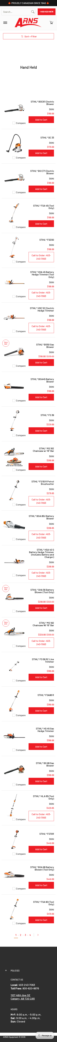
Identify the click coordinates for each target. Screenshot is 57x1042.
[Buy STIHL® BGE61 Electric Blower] (14, 108)
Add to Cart (41, 119)
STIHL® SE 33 (47, 137)
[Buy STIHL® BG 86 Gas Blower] (14, 770)
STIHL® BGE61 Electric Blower (42, 102)
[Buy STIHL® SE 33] (14, 143)
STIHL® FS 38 (47, 415)
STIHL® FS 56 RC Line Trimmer (43, 660)
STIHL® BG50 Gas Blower (45, 345)
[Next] (39, 935)
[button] (51, 22)
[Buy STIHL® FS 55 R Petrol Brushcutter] (14, 490)
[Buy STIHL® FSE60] (14, 247)
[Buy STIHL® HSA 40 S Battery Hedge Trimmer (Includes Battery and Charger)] (14, 561)
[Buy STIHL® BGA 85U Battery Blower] (14, 525)
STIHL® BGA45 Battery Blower (42, 380)
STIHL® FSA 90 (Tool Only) (43, 903)
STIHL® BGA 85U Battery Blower (41, 517)
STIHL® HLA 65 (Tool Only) (43, 797)
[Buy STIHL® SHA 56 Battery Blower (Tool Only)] (14, 597)
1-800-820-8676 (46, 11)
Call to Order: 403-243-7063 (41, 257)
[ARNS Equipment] (28, 22)
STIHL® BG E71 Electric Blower (42, 172)
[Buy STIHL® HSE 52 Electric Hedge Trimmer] (14, 317)
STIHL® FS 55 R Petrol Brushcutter (42, 482)
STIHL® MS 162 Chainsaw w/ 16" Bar (43, 449)
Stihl (51, 109)
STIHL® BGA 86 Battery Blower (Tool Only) (42, 868)
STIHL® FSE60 (46, 239)
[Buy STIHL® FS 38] (14, 421)
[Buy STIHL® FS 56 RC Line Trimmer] (14, 666)
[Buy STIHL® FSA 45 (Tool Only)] (14, 212)
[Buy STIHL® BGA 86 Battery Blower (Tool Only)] (14, 874)
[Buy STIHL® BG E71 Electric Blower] (14, 178)
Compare (21, 123)
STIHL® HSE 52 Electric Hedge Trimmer (42, 309)
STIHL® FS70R (46, 833)
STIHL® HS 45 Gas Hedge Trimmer (45, 729)
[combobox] (16, 12)
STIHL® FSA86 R (46, 694)
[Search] (32, 12)
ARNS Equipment (10, 1037)
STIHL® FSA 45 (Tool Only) (43, 206)
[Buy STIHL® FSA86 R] (14, 701)
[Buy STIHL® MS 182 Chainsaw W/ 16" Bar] (14, 631)
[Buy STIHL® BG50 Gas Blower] (14, 351)
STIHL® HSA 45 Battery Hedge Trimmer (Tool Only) (42, 274)
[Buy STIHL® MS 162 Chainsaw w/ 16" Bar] (14, 455)
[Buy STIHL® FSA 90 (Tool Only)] (14, 909)
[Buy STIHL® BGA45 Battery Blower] (14, 386)
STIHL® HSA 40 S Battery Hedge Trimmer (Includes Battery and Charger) (41, 553)
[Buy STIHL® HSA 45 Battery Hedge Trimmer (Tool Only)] (14, 282)
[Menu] (5, 22)
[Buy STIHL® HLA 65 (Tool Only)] (14, 805)
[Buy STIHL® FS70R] (14, 839)
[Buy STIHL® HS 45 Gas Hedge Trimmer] (14, 735)
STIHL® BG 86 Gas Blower (45, 764)
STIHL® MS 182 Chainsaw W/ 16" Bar (43, 624)
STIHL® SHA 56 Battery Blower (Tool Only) (42, 591)
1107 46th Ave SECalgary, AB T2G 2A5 (23, 997)
